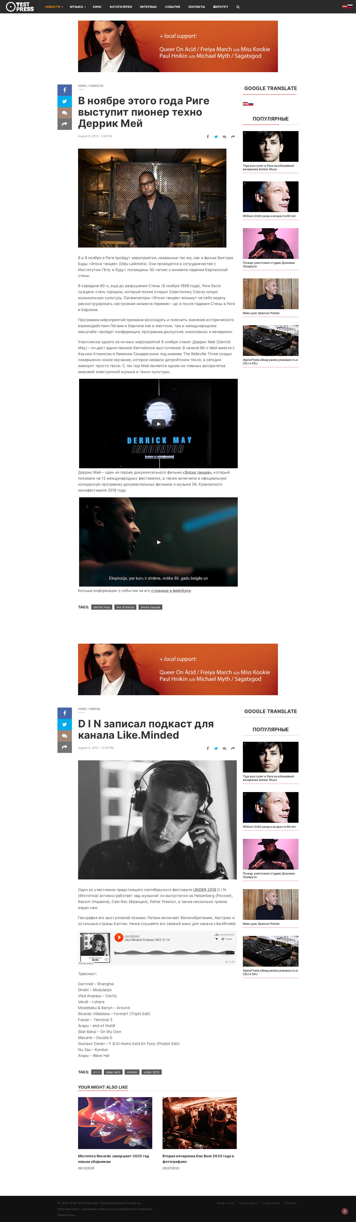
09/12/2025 (86, 1168)
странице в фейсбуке (171, 590)
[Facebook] (64, 90)
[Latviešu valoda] (245, 103)
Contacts (290, 1203)
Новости (52, 6)
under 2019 (152, 1072)
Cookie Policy (271, 1203)
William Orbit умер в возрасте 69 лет (269, 216)
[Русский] (251, 103)
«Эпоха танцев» (197, 472)
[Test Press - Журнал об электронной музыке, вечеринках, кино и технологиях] (22, 6)
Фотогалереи (121, 6)
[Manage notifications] (345, 1211)
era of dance (125, 607)
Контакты (197, 6)
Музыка (76, 6)
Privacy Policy (248, 1203)
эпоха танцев (150, 607)
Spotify (222, 6)
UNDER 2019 (204, 889)
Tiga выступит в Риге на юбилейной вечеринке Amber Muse (268, 167)
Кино (97, 6)
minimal (132, 1072)
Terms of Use (225, 1203)
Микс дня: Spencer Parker (261, 313)
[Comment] (64, 113)
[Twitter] (64, 101)
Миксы (95, 708)
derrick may (102, 607)
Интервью (148, 6)
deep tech (113, 1072)
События (172, 6)
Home (82, 85)
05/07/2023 (171, 1168)
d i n (97, 1072)
